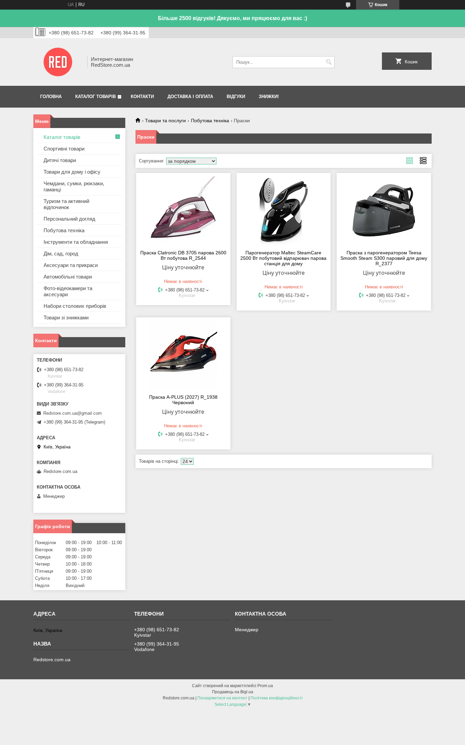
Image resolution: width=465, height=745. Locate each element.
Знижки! (269, 96)
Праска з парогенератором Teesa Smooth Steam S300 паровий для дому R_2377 (383, 258)
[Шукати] (329, 62)
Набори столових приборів (75, 306)
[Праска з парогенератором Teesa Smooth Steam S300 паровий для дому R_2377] (384, 210)
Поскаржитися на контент (222, 698)
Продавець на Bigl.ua (232, 691)
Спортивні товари (64, 149)
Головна (51, 96)
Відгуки (236, 96)
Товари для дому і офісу (72, 172)
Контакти (142, 96)
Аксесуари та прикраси (71, 265)
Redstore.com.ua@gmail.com (72, 413)
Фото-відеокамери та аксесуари (68, 291)
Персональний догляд (69, 219)
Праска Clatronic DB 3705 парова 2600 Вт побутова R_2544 (183, 255)
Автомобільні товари (68, 277)
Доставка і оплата (190, 96)
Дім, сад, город (61, 253)
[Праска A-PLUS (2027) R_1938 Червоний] (183, 355)
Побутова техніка (210, 120)
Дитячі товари (60, 160)
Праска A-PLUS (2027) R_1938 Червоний (183, 399)
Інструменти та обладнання (76, 242)
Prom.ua (265, 685)
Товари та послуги (165, 120)
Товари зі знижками (66, 317)
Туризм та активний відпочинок (66, 204)
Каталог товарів (95, 96)
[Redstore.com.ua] (57, 62)
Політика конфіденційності (277, 698)
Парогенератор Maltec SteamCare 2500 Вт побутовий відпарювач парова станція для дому (283, 258)
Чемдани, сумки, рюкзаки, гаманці (74, 186)
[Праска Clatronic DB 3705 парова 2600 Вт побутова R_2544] (183, 210)
